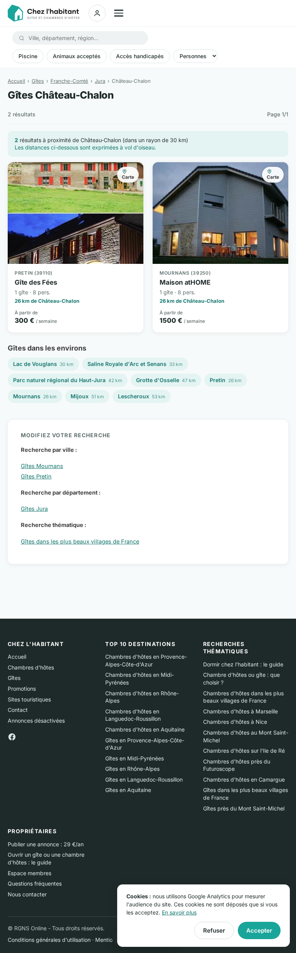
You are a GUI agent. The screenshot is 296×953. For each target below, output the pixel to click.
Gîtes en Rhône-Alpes (132, 768)
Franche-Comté (69, 81)
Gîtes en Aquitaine (128, 790)
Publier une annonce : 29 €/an (46, 844)
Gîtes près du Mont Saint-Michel (243, 808)
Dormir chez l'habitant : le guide (243, 664)
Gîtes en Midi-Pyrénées (134, 758)
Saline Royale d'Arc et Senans (135, 364)
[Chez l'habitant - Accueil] (43, 13)
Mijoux (87, 396)
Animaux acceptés (77, 56)
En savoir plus (179, 912)
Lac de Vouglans (43, 364)
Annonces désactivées (36, 720)
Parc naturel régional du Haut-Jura (67, 380)
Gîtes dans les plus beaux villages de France (80, 541)
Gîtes (38, 81)
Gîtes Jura (34, 508)
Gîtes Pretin (36, 476)
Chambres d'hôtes (31, 667)
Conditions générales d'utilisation (49, 939)
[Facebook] (12, 736)
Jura (100, 81)
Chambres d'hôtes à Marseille (240, 711)
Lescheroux (141, 396)
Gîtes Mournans (42, 466)
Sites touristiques (29, 699)
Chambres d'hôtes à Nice (235, 721)
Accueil (16, 81)
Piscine (27, 56)
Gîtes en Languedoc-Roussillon (144, 779)
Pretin (226, 380)
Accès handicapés (140, 56)
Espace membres (29, 873)
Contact (18, 709)
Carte (128, 177)
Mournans (35, 396)
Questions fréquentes (35, 883)
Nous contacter (27, 894)
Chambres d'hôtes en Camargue (244, 779)
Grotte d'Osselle (166, 380)
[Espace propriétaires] (97, 13)
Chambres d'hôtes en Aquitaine (145, 729)
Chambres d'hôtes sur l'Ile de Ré (244, 750)
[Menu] (118, 13)
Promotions (22, 688)
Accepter (259, 930)
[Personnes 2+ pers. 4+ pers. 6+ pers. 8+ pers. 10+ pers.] (195, 56)
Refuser (214, 930)
